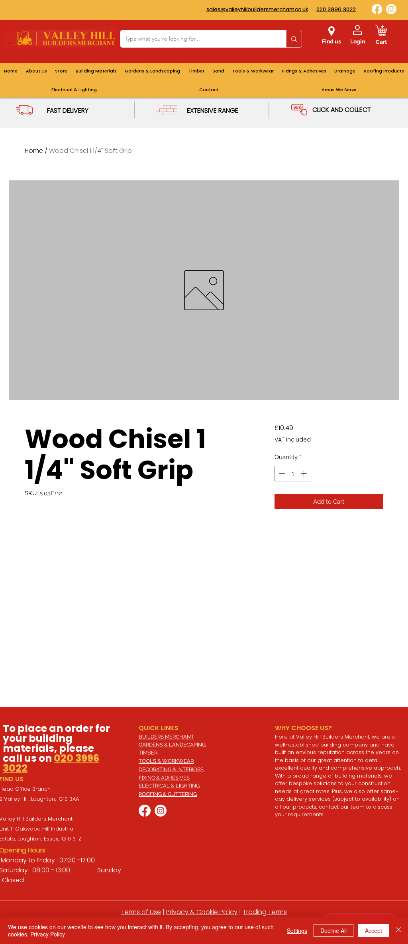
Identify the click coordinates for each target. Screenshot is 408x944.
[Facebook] (377, 9)
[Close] (398, 930)
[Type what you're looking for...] (294, 38)
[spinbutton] (292, 473)
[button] (339, 90)
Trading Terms (265, 912)
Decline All (333, 930)
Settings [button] (297, 930)
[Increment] (304, 473)
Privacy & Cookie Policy (201, 912)
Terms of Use (141, 912)
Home (34, 150)
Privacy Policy (47, 934)
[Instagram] (391, 9)
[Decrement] (281, 473)
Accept (373, 930)
